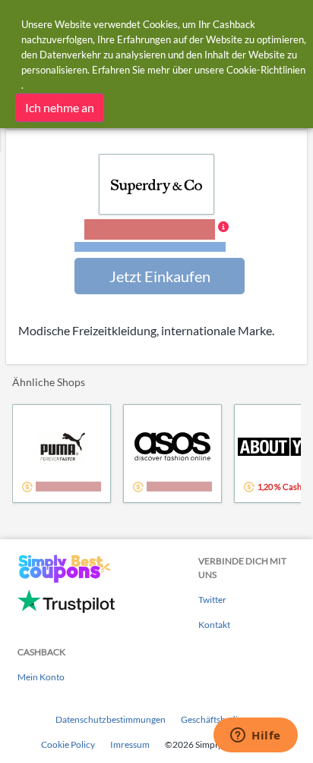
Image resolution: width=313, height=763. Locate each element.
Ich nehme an (59, 107)
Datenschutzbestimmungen (110, 719)
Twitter (212, 599)
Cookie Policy (68, 744)
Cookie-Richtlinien (265, 70)
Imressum (130, 744)
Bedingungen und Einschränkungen (150, 247)
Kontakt (214, 624)
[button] (156, 236)
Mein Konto (41, 677)
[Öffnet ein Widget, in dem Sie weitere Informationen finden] (255, 736)
